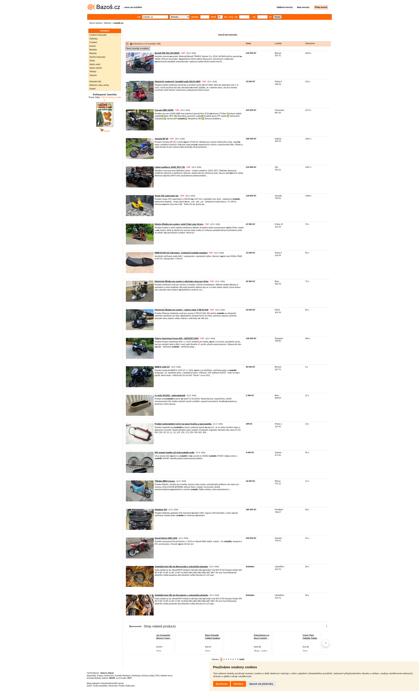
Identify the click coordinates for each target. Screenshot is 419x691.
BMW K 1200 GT (162, 367)
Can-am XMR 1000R (164, 110)
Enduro (92, 46)
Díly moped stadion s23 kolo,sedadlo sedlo (174, 452)
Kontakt (118, 675)
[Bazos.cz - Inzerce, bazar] (104, 9)
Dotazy (100, 675)
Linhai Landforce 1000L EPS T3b (170, 167)
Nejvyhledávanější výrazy (112, 683)
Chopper (93, 42)
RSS (157, 675)
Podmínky (136, 675)
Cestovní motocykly (98, 35)
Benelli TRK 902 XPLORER (167, 53)
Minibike (93, 50)
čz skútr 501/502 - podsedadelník (170, 395)
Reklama (127, 675)
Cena (248, 43)
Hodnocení (109, 675)
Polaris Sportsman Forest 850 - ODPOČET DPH (177, 338)
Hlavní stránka (95, 23)
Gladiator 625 (161, 509)
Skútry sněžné (95, 68)
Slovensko (113, 686)
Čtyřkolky (93, 39)
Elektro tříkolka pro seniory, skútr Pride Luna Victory (179, 224)
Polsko (122, 686)
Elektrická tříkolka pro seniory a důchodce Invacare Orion (181, 281)
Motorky (107, 23)
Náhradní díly (95, 81)
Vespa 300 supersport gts (167, 196)
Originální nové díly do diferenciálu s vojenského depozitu (181, 566)
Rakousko (130, 686)
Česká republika (100, 686)
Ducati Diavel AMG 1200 (166, 538)
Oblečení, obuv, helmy (99, 85)
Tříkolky (92, 71)
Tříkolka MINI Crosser (165, 481)
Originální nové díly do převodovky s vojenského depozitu (181, 595)
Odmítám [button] (238, 684)
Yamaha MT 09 (161, 139)
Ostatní (92, 89)
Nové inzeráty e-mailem (137, 48)
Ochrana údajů (148, 675)
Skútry (92, 60)
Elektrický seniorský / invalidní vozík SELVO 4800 (177, 81)
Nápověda (91, 675)
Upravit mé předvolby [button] (261, 684)
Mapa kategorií (93, 683)
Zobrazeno (310, 43)
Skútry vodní (94, 64)
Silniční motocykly (97, 57)
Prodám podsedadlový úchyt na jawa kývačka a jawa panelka (183, 424)
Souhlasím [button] (222, 684)
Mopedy (93, 53)
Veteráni (93, 75)
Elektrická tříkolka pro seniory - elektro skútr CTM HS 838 (181, 310)
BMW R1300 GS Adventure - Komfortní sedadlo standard (181, 253)
